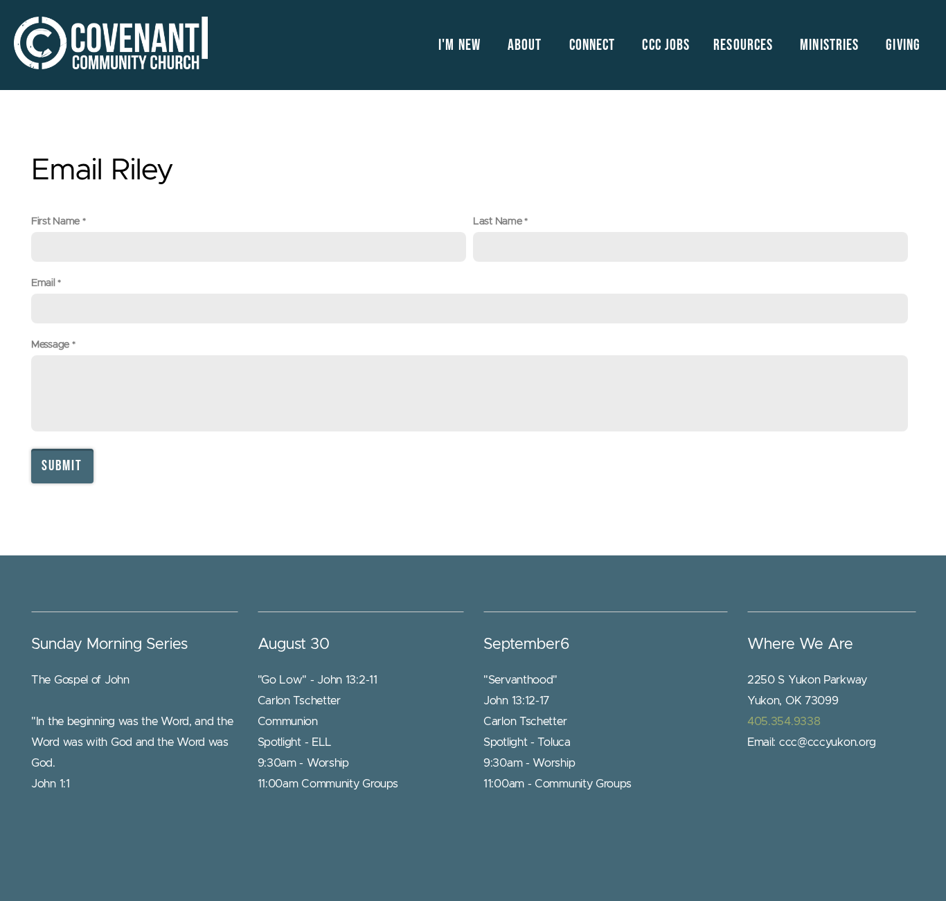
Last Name (497, 221)
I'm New (461, 45)
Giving (903, 45)
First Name (55, 221)
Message (50, 344)
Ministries (831, 45)
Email (43, 283)
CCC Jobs (666, 45)
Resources (744, 45)
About (527, 45)
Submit (62, 465)
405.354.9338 (783, 721)
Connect (594, 45)
